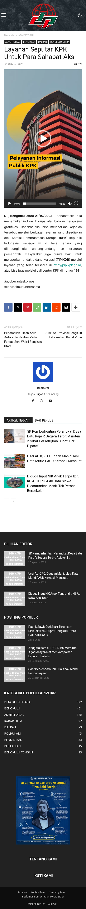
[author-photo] (43, 382)
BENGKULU (29, 41)
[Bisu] (70, 203)
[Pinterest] (27, 307)
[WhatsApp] (37, 307)
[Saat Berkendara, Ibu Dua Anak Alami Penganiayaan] (14, 674)
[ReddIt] (56, 307)
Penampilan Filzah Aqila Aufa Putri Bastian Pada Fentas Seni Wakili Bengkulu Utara (23, 339)
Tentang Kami (57, 892)
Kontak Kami (38, 892)
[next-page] (13, 501)
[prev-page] (6, 501)
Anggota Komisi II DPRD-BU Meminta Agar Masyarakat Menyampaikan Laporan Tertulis (52, 652)
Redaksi (43, 388)
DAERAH (42, 41)
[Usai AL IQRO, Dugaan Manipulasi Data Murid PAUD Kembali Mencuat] (14, 461)
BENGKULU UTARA (59, 41)
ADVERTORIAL (26, 35)
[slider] (39, 203)
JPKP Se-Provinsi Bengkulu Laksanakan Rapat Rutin (63, 335)
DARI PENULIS (44, 420)
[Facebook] (8, 307)
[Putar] (10, 203)
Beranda (9, 35)
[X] (18, 307)
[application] (43, 138)
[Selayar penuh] (76, 203)
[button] (43, 138)
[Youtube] (51, 401)
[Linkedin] (47, 307)
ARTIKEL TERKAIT (18, 420)
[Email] (66, 307)
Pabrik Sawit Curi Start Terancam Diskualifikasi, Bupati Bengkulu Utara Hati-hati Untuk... (52, 631)
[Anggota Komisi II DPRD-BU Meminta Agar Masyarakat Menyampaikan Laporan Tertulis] (14, 653)
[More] (75, 307)
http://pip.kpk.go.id (67, 265)
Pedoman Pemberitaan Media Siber (43, 896)
